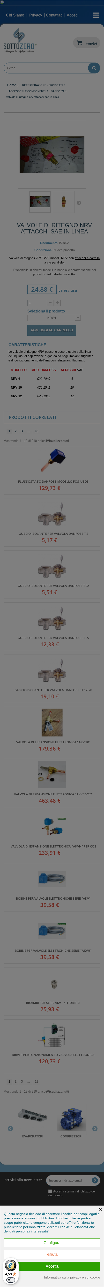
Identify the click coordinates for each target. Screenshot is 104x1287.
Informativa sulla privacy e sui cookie (72, 1277)
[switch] (10, 1280)
